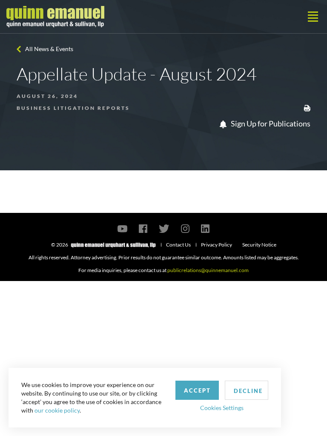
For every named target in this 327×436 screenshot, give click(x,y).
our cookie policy (57, 410)
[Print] (307, 107)
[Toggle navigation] (313, 16)
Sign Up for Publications (269, 123)
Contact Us (178, 244)
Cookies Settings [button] (222, 407)
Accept (197, 390)
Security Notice (259, 244)
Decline (248, 390)
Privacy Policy (216, 244)
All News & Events (49, 48)
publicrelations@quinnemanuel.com (208, 270)
